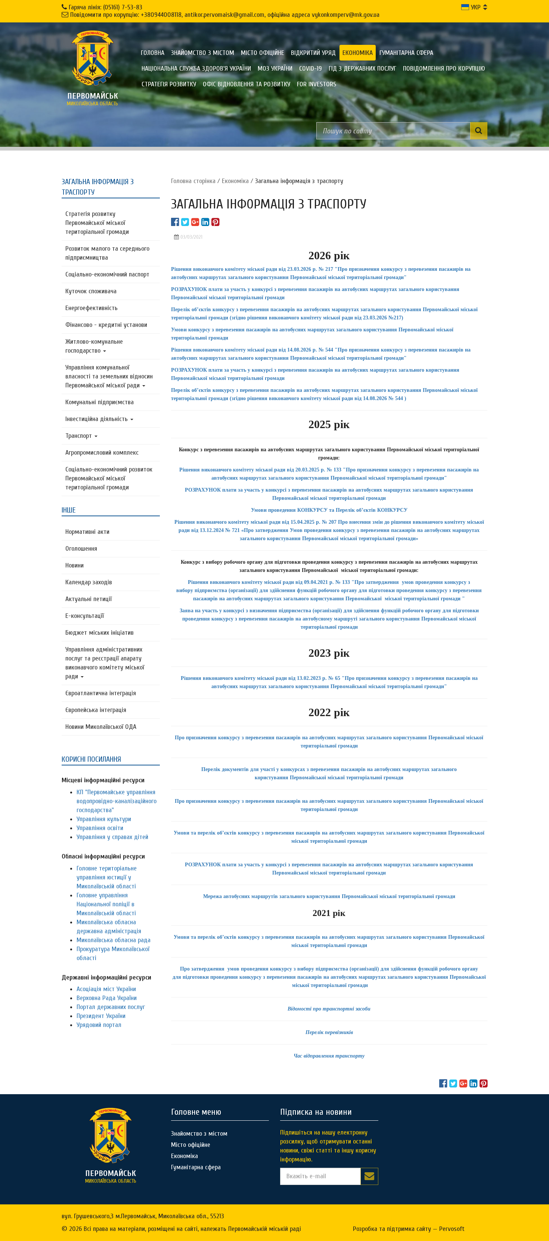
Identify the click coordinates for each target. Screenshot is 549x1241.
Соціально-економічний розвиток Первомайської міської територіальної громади (108, 478)
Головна (152, 53)
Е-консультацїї (84, 616)
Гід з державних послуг (362, 68)
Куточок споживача (91, 291)
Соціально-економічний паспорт (107, 274)
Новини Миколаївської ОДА (100, 727)
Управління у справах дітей (112, 837)
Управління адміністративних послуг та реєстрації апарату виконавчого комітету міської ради (104, 663)
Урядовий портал (99, 1025)
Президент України (101, 1016)
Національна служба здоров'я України (196, 68)
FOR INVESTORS (316, 84)
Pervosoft (452, 1229)
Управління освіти (100, 828)
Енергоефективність (91, 308)
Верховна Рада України (107, 998)
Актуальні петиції (88, 599)
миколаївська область (92, 99)
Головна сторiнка (193, 181)
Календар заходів (88, 582)
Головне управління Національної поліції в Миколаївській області (106, 904)
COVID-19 (310, 68)
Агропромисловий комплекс (102, 453)
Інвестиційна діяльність (97, 419)
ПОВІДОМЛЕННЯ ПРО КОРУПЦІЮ (444, 68)
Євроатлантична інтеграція (100, 693)
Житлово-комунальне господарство (94, 346)
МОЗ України (275, 68)
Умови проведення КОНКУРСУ (289, 510)
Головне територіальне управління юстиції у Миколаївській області (107, 877)
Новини (74, 565)
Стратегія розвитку (169, 84)
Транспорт (79, 436)
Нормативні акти (87, 532)
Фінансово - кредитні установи (106, 325)
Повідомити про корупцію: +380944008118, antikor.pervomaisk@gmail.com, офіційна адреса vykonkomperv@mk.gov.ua (224, 15)
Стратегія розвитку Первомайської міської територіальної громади (97, 223)
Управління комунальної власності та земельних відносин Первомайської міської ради (109, 376)
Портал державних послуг (111, 1007)
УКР (475, 7)
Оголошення (81, 549)
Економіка (357, 53)
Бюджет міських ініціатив (99, 633)
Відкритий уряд (313, 53)
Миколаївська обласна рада (114, 940)
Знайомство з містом (202, 53)
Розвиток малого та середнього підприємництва (107, 253)
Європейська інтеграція (95, 710)
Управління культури (104, 819)
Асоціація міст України (106, 989)
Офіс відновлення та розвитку (246, 84)
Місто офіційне (262, 53)
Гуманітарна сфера (406, 53)
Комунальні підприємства (99, 402)
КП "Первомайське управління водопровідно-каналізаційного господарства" (116, 801)
